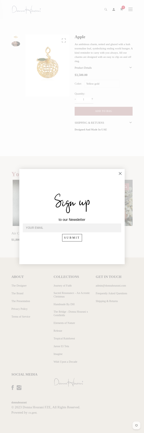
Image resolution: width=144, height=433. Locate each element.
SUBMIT (72, 237)
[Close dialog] (120, 173)
